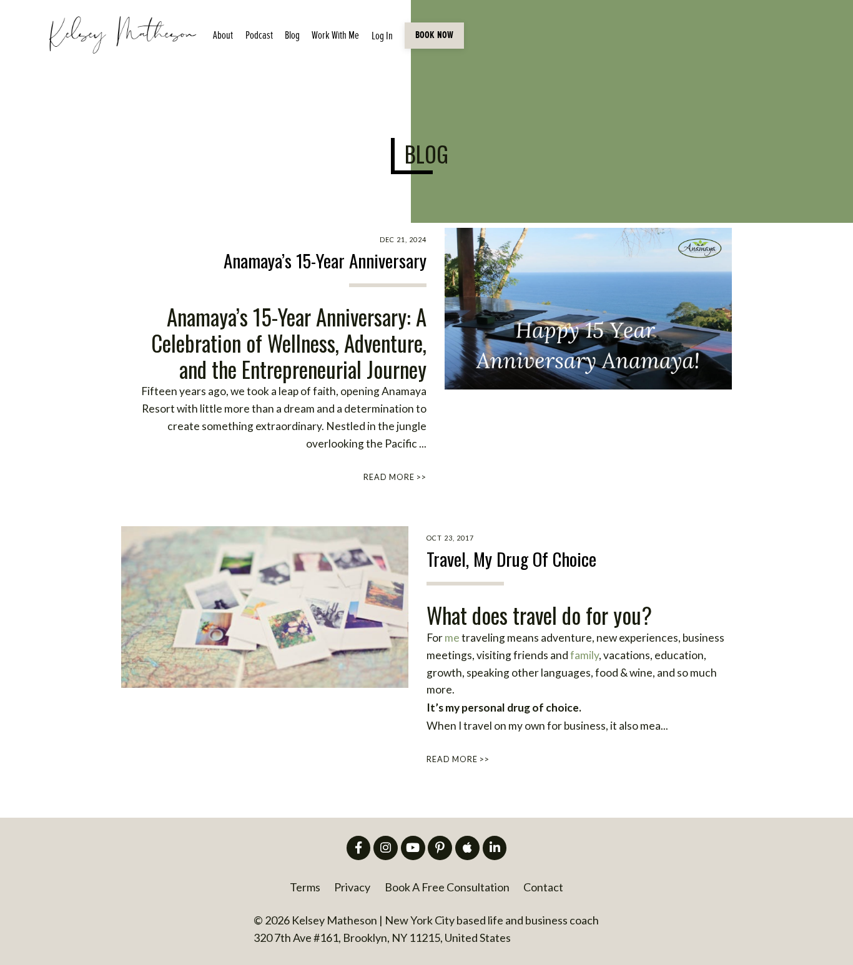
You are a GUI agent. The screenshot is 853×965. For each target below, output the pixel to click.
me (453, 637)
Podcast (259, 35)
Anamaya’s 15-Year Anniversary (325, 261)
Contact (543, 887)
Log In (382, 35)
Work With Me (335, 35)
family (584, 655)
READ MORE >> (394, 477)
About (223, 35)
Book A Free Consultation (447, 887)
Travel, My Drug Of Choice (511, 559)
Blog (292, 35)
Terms (305, 887)
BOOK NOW (434, 35)
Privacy (352, 887)
